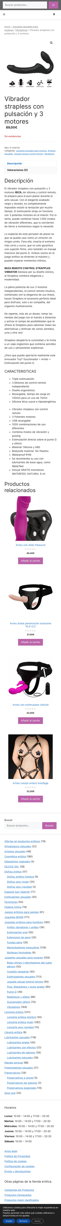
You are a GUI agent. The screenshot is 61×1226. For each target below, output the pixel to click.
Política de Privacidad (17, 1156)
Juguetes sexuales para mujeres (31, 150)
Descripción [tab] (14, 163)
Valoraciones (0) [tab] (17, 170)
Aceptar (9, 1221)
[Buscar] (53, 5)
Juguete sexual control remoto (28, 154)
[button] (51, 43)
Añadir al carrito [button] (30, 560)
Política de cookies (15, 1161)
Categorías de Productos (19, 1190)
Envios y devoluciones (17, 1171)
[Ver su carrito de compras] (55, 14)
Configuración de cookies (19, 1166)
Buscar (8, 820)
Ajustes (37, 1221)
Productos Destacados (18, 1195)
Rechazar (23, 1221)
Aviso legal (10, 1151)
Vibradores (21, 30)
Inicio (7, 26)
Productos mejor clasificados (21, 1200)
